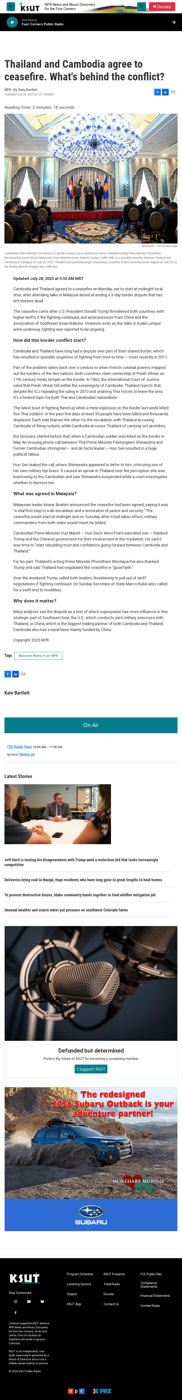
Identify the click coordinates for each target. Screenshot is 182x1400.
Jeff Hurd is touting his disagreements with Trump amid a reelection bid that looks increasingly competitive (81, 862)
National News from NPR (38, 655)
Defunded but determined (91, 1050)
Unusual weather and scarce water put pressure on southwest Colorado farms (66, 910)
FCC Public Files (151, 1274)
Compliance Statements (148, 1284)
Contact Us (111, 1304)
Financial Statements (155, 1295)
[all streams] (175, 22)
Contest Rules (150, 1305)
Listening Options (79, 1284)
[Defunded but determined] (91, 983)
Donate (164, 6)
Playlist (72, 1294)
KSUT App (74, 1304)
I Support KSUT (91, 1069)
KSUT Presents (114, 1274)
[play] (12, 22)
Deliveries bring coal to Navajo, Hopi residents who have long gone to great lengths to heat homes (83, 879)
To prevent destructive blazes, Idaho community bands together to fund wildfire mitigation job (80, 895)
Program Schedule (80, 1274)
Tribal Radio (112, 1284)
